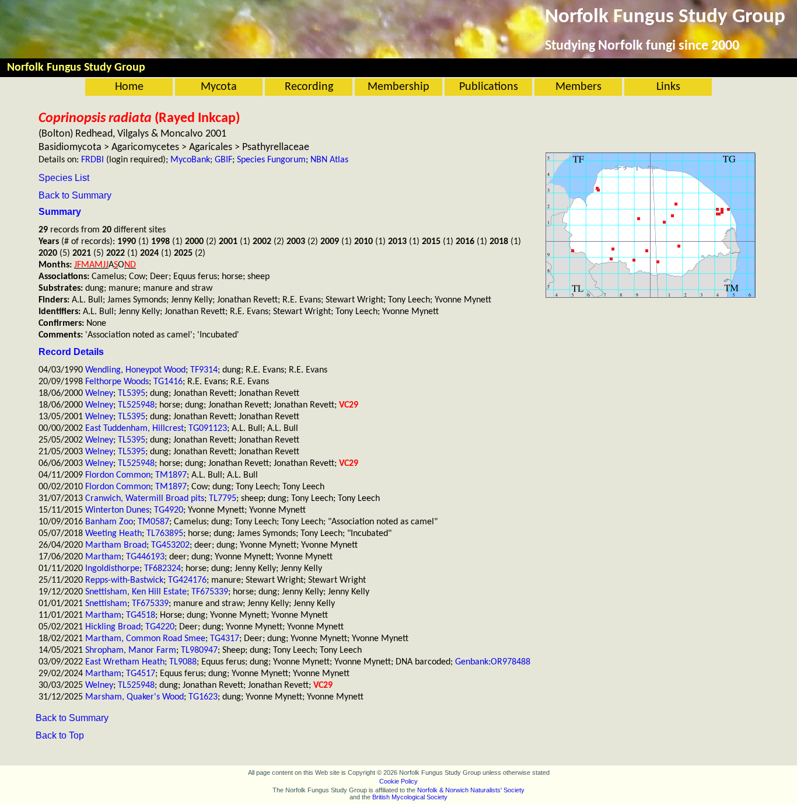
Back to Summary (75, 195)
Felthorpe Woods (117, 382)
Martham (103, 557)
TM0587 (153, 522)
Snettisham (106, 603)
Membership (398, 87)
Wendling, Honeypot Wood (135, 370)
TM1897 (171, 475)
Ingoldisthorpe (112, 568)
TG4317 (224, 638)
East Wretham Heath (125, 662)
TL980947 (199, 650)
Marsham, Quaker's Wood (134, 697)
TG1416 (168, 382)
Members (578, 87)
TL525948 (136, 405)
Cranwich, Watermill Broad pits (144, 498)
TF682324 (162, 568)
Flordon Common (118, 475)
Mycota (219, 87)
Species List (64, 178)
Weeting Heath (113, 533)
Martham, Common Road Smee (145, 638)
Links (668, 87)
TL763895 (164, 533)
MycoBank (190, 160)
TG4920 (168, 510)
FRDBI (92, 160)
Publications (488, 87)
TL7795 (222, 498)
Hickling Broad (113, 627)
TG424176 (187, 580)
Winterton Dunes (117, 510)
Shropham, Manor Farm (130, 650)
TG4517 (140, 673)
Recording (309, 87)
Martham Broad (115, 545)
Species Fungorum (271, 160)
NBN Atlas (329, 160)
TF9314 (204, 370)
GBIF (223, 160)
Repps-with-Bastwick (124, 580)
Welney (99, 393)
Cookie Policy (398, 781)
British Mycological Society (410, 796)
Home (129, 87)
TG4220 (159, 627)
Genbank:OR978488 (492, 662)
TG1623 (203, 697)
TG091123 (207, 428)
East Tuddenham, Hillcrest (134, 428)
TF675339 (209, 592)
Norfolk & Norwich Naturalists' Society (471, 789)
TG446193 (145, 557)
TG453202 (170, 545)
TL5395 (131, 393)
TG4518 (140, 615)
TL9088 (183, 662)
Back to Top (60, 735)
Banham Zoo (109, 522)
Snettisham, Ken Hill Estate (136, 592)
